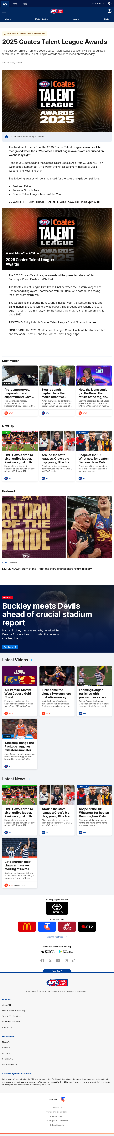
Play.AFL (6, 1042)
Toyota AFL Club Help (11, 1016)
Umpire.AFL (7, 1053)
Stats (106, 19)
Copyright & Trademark (57, 1121)
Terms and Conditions (56, 1112)
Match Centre (41, 19)
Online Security (56, 1125)
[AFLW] (15, 4)
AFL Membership (9, 1064)
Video (8, 19)
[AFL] (5, 4)
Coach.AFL (7, 1047)
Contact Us (7, 1027)
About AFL (6, 1005)
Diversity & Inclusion (11, 1022)
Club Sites (96, 3)
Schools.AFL (7, 1059)
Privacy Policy (59, 991)
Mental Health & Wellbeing (13, 1010)
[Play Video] (57, 239)
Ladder (76, 19)
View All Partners (55, 937)
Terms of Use (44, 991)
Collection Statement (76, 991)
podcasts (13, 563)
